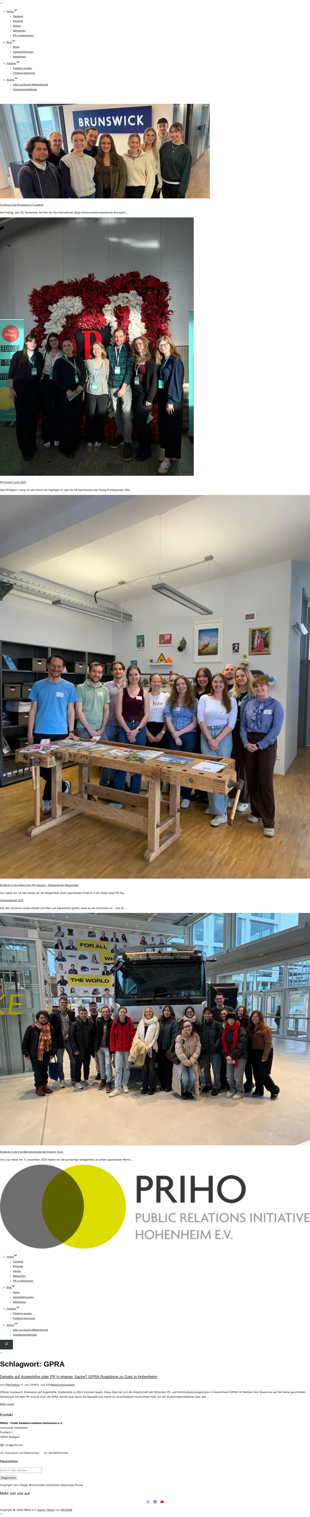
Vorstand (18, 16)
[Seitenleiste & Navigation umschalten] (1, 1352)
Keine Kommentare (63, 1384)
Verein (10, 11)
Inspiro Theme (45, 1510)
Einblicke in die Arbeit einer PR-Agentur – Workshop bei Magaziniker (39, 885)
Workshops (19, 56)
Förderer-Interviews (24, 73)
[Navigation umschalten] (1, 3)
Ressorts (18, 21)
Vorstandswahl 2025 (11, 900)
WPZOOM (66, 1510)
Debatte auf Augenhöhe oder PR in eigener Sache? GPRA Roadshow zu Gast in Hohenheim (78, 1376)
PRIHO (9, 1384)
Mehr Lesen (7, 1404)
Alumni (17, 26)
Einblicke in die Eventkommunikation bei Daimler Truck (31, 1152)
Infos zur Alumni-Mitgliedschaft (30, 84)
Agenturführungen (23, 52)
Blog (9, 42)
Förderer (11, 63)
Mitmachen (19, 30)
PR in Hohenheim (23, 35)
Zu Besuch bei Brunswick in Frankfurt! (21, 205)
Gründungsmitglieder (25, 89)
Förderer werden (22, 68)
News (16, 47)
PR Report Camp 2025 (13, 482)
